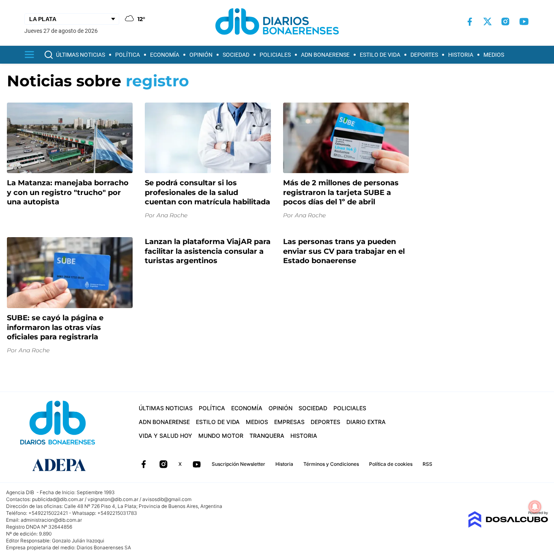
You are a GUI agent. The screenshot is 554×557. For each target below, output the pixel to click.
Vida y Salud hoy (165, 435)
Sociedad (236, 54)
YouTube (197, 464)
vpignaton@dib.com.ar (113, 499)
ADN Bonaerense (325, 54)
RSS (427, 464)
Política (127, 54)
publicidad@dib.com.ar (58, 499)
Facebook (143, 464)
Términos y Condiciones (331, 464)
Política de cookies (390, 464)
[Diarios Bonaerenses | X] (487, 21)
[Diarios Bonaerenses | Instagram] (505, 21)
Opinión (201, 54)
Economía (164, 54)
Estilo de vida (380, 54)
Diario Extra (366, 421)
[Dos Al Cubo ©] (508, 525)
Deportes (424, 54)
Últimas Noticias (80, 54)
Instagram (163, 464)
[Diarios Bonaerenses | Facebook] (470, 22)
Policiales (275, 54)
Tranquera (266, 435)
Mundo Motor (220, 435)
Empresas (289, 421)
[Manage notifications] (534, 506)
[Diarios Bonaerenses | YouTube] (524, 21)
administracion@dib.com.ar (51, 520)
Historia (460, 54)
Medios (493, 54)
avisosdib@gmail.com (166, 499)
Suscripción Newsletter (238, 464)
